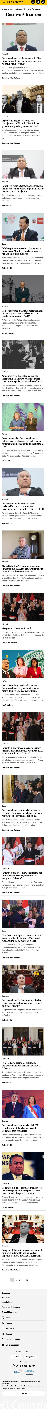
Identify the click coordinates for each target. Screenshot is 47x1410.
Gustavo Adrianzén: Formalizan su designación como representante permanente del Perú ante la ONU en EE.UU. (23, 506)
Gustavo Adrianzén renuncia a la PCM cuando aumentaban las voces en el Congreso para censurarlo (20, 1127)
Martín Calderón (8, 333)
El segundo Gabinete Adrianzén (17, 628)
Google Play (30, 1357)
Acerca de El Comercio (11, 1307)
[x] (17, 1365)
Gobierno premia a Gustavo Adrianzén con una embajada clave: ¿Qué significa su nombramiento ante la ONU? (22, 313)
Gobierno (5, 116)
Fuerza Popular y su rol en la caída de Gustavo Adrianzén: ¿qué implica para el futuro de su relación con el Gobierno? (21, 688)
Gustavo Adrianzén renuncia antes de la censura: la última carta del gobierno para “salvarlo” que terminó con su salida (22, 812)
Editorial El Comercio (9, 643)
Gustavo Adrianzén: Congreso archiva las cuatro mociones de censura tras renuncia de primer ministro (22, 1002)
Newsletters (7, 1302)
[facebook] (13, 1365)
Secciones (6, 1293)
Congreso (5, 868)
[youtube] (25, 1365)
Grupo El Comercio (9, 1312)
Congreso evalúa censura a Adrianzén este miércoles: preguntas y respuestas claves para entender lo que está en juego (22, 1190)
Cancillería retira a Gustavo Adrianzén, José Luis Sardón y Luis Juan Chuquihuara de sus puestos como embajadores (23, 188)
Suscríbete (6, 1298)
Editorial (5, 624)
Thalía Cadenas (7, 461)
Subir (22, 1394)
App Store (16, 1357)
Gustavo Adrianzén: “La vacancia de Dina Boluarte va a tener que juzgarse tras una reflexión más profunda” (21, 60)
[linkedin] (29, 1365)
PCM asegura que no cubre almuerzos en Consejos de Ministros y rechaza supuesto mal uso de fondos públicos (22, 250)
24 (27, 1280)
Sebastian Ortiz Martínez (11, 78)
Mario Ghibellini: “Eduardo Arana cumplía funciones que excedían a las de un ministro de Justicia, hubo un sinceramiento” (22, 568)
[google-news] (33, 1365)
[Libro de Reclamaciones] (29, 1372)
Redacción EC (7, 206)
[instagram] (21, 1365)
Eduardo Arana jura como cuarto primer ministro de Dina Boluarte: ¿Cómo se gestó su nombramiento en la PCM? (22, 750)
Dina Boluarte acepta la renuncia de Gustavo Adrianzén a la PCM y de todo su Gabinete (21, 1065)
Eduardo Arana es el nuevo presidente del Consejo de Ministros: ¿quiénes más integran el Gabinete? (22, 875)
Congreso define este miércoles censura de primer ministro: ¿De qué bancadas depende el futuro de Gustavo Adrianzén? (22, 1252)
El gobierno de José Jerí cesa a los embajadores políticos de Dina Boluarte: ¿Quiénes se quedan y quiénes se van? (21, 123)
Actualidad (5, 54)
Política (4, 434)
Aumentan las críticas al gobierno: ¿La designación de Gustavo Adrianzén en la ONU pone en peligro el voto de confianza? (22, 378)
